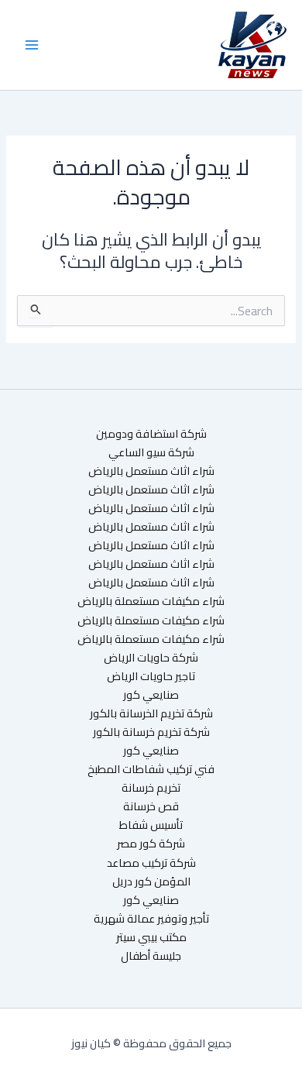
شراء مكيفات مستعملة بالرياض (151, 601)
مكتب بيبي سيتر (151, 937)
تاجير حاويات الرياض (151, 676)
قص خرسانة (151, 806)
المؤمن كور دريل (151, 881)
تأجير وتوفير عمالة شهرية (151, 918)
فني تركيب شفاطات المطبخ (151, 769)
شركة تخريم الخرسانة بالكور (151, 713)
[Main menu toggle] (31, 45)
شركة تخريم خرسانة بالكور (151, 732)
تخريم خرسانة (151, 787)
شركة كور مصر (151, 843)
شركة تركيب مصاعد (151, 863)
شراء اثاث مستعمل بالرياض (151, 471)
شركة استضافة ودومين (151, 433)
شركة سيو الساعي (151, 452)
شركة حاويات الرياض (151, 657)
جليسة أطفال (151, 956)
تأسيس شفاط (151, 825)
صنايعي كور (151, 695)
